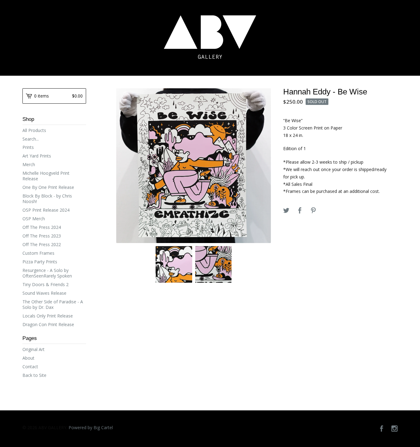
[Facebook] (381, 428)
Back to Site (34, 375)
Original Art (33, 349)
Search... (30, 139)
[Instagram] (394, 428)
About (28, 358)
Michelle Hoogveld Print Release (45, 176)
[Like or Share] (300, 210)
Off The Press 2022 (41, 244)
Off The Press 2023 (41, 236)
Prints (28, 147)
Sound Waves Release (44, 293)
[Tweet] (286, 210)
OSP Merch (33, 219)
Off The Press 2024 (41, 227)
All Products (34, 130)
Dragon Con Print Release (48, 324)
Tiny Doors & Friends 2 (45, 284)
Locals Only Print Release (47, 316)
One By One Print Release (48, 187)
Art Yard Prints (36, 156)
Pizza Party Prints (39, 262)
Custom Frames (38, 253)
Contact (30, 366)
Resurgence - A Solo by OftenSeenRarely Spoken (47, 273)
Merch (28, 164)
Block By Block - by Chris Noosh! (47, 198)
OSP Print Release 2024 (45, 210)
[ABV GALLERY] (210, 37)
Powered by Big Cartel (91, 427)
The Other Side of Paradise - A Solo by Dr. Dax (52, 304)
